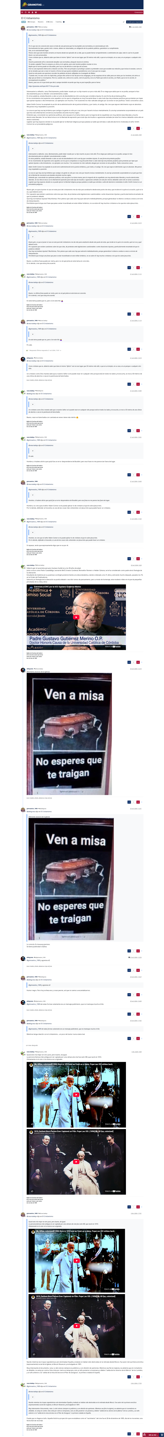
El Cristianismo (47, 30)
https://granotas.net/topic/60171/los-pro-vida (44, 86)
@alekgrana (40, 391)
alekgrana (30, 358)
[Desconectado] (24, 28)
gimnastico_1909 (32, 27)
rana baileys (31, 135)
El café (23, 22)
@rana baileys (43, 27)
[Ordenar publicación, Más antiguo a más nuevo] (123, 21)
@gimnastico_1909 (42, 135)
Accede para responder (134, 22)
